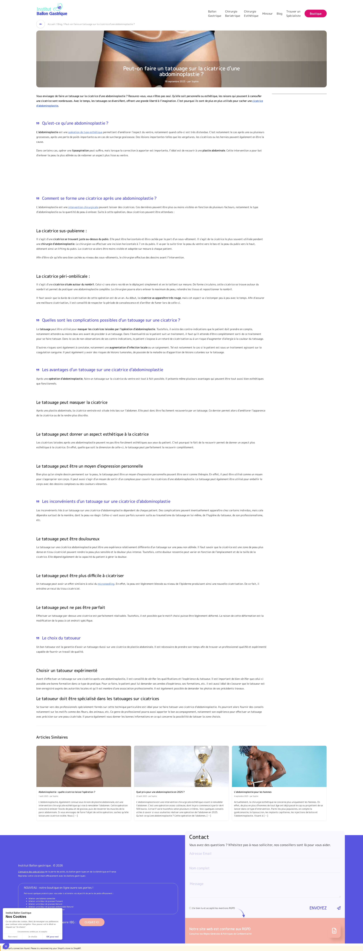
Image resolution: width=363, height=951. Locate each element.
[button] (6, 946)
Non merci (12, 937)
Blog (279, 13)
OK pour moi (52, 937)
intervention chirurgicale (83, 207)
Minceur (267, 13)
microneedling (106, 584)
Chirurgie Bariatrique (232, 13)
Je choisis (32, 937)
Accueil (51, 24)
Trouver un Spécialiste (293, 13)
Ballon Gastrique (214, 13)
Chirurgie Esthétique (251, 13)
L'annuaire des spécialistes (31, 871)
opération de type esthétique (85, 132)
